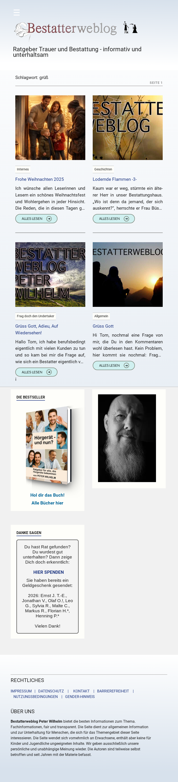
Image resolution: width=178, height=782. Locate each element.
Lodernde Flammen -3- (115, 179)
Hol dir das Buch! (47, 495)
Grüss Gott (103, 326)
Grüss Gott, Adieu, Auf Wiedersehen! (36, 329)
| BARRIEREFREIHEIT (110, 691)
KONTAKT (80, 691)
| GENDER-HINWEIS (77, 696)
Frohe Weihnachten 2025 (39, 179)
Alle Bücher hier (47, 503)
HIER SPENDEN (48, 572)
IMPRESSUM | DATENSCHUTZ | (40, 691)
